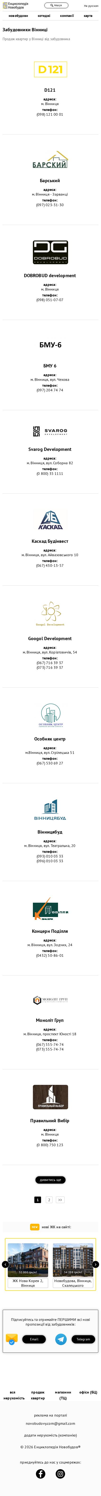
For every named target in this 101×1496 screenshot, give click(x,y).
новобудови (18, 15)
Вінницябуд (50, 832)
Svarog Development (50, 449)
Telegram (83, 1339)
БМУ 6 (49, 366)
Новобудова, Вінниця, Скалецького (73, 1283)
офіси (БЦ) (88, 1392)
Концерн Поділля (50, 931)
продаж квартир (38, 1395)
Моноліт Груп (50, 1020)
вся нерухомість (14, 1395)
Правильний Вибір (49, 1121)
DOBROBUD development (50, 275)
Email (34, 1339)
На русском (91, 6)
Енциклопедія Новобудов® (57, 1447)
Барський (50, 180)
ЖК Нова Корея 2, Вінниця (28, 1283)
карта (88, 15)
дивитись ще (50, 1179)
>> (60, 1199)
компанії (67, 15)
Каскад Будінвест (50, 541)
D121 (49, 90)
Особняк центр (50, 739)
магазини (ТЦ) (63, 1395)
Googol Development (50, 638)
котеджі (44, 15)
